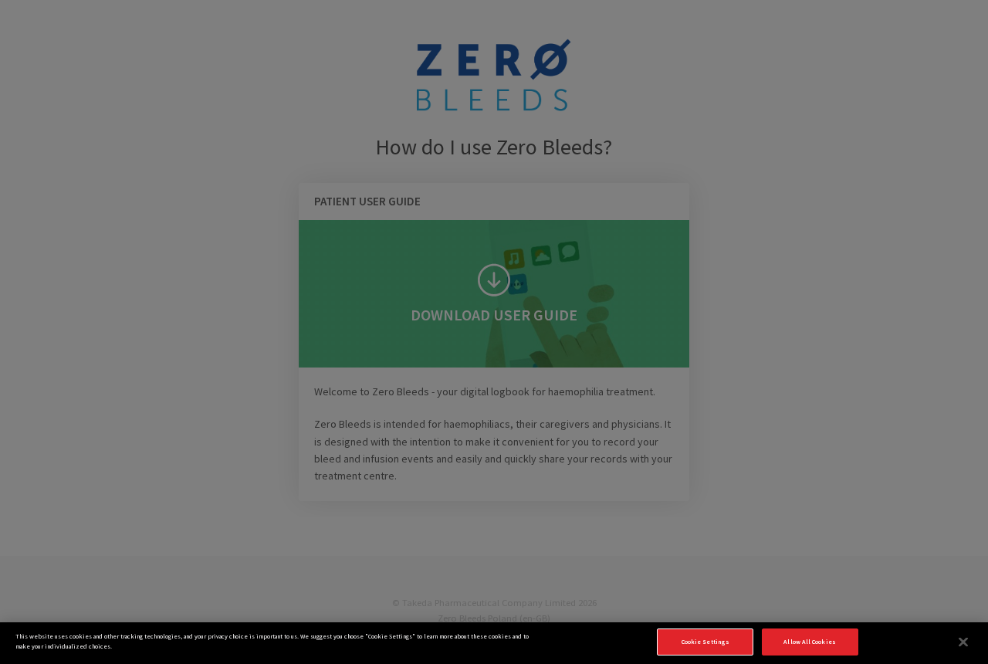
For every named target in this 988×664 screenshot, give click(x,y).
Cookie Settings (705, 641)
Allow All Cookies (809, 641)
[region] (494, 643)
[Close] (963, 642)
